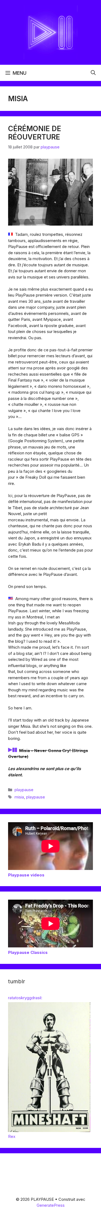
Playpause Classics (28, 952)
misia (19, 797)
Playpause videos (26, 875)
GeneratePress (51, 1205)
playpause (24, 789)
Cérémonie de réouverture (34, 132)
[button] (93, 73)
